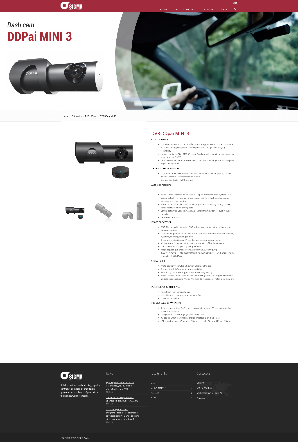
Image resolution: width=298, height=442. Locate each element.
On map (201, 398)
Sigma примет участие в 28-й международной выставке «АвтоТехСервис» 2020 (120, 385)
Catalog (208, 9)
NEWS (224, 9)
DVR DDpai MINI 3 (108, 116)
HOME (163, 9)
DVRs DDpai (90, 116)
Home (65, 116)
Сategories (77, 116)
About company (185, 9)
